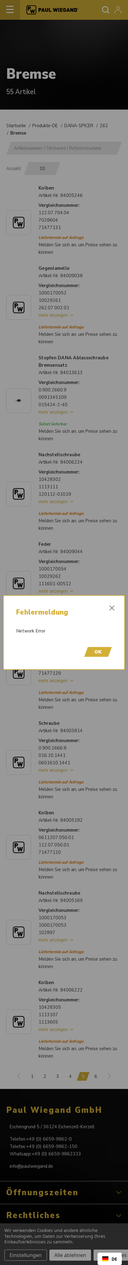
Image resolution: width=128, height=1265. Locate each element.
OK (98, 652)
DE (114, 1259)
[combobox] (110, 1259)
